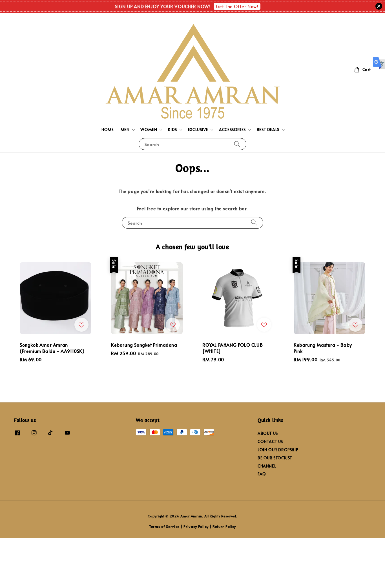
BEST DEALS (268, 129)
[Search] (237, 143)
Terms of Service (164, 526)
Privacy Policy (196, 526)
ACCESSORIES (232, 129)
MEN (125, 129)
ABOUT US (268, 433)
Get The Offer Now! (237, 6)
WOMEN (148, 129)
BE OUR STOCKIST (275, 457)
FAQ (262, 474)
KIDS (172, 129)
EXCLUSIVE (198, 129)
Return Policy (224, 526)
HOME (107, 129)
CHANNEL (267, 466)
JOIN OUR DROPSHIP (278, 449)
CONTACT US (270, 441)
